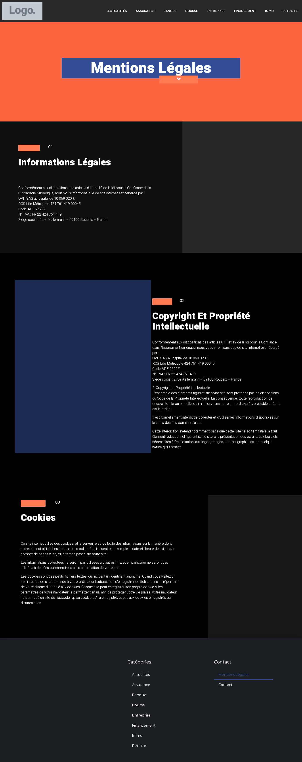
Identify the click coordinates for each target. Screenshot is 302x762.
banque (169, 11)
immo (269, 11)
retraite (290, 11)
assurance (145, 11)
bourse (191, 11)
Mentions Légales (233, 675)
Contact (225, 685)
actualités (117, 11)
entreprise (216, 11)
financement (245, 11)
